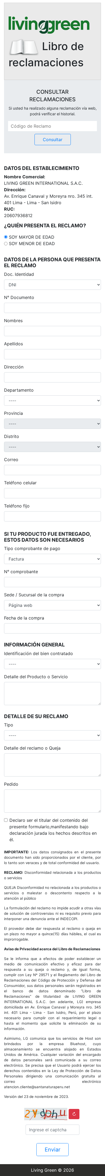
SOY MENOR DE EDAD (32, 243)
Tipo (8, 725)
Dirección (13, 367)
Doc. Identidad (19, 274)
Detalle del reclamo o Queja (32, 748)
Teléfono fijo (17, 506)
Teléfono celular (20, 482)
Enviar (52, 1149)
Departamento (19, 390)
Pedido (11, 784)
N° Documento (19, 297)
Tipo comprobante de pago (32, 548)
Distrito (11, 436)
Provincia (13, 413)
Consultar (52, 139)
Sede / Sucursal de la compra (34, 594)
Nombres (13, 320)
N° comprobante (21, 571)
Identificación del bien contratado (38, 653)
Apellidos (13, 343)
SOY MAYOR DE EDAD (31, 237)
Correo (11, 459)
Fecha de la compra (24, 618)
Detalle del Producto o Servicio (36, 676)
